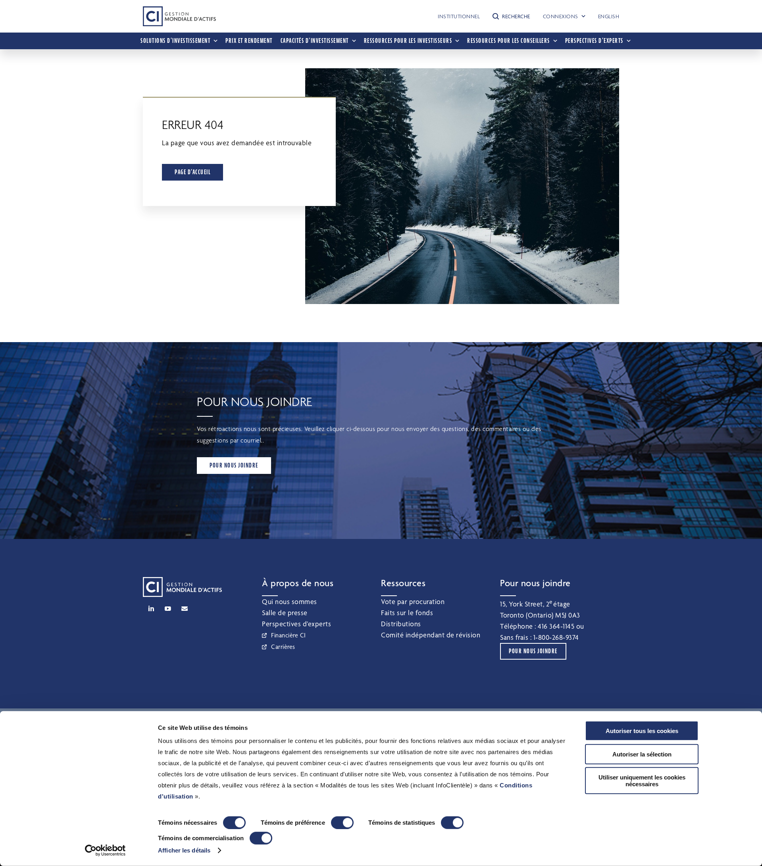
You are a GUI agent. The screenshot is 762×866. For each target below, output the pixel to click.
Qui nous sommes (289, 601)
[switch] (342, 822)
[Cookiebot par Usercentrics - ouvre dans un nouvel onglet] (105, 850)
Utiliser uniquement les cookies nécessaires (641, 780)
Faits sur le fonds (407, 612)
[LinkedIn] (151, 608)
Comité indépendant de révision (430, 635)
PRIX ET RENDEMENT (249, 40)
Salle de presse (285, 612)
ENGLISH (609, 16)
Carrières (283, 646)
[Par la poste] (184, 608)
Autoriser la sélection (642, 754)
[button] (511, 16)
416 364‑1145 (556, 626)
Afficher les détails (184, 850)
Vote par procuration (412, 601)
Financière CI (288, 635)
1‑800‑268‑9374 (556, 637)
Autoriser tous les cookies (642, 730)
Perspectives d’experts (296, 624)
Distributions (401, 624)
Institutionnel (459, 16)
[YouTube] (168, 608)
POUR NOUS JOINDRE (234, 465)
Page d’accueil (192, 172)
